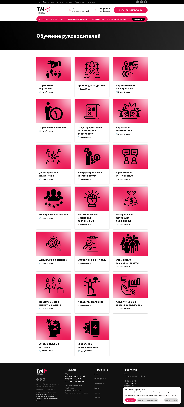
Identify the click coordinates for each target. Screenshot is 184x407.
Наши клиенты (48, 2)
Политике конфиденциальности (167, 395)
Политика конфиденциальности (45, 394)
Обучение (43, 19)
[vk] (137, 1)
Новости (97, 393)
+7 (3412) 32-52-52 (104, 11)
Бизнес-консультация (116, 19)
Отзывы (60, 2)
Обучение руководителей (75, 376)
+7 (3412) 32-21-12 (104, 9)
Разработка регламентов (74, 386)
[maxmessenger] (145, 1)
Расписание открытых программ (77, 393)
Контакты (69, 2)
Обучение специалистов (75, 381)
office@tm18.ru (128, 386)
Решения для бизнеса (78, 19)
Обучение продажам (73, 378)
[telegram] (141, 1)
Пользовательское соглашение (45, 396)
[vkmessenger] (37, 379)
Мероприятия (98, 19)
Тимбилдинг (69, 388)
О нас (38, 2)
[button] (131, 10)
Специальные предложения (85, 2)
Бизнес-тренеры (58, 19)
